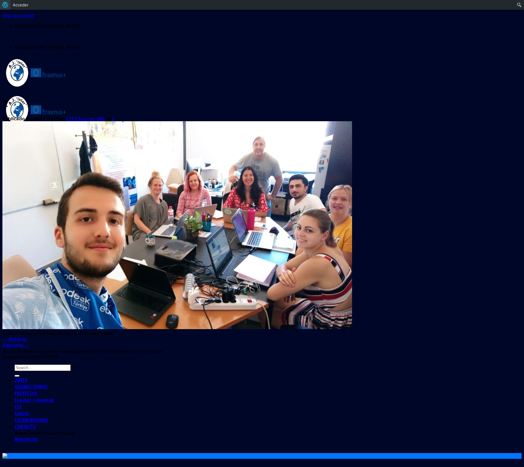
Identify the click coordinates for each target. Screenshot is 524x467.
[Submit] (17, 376)
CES (18, 406)
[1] (177, 327)
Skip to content (18, 15)
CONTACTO (25, 426)
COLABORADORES (31, 420)
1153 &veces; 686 (85, 118)
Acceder (21, 4)
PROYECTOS (26, 393)
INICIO (21, 380)
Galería (22, 413)
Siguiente (15, 345)
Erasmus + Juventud (34, 400)
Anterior (15, 339)
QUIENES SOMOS (31, 386)
